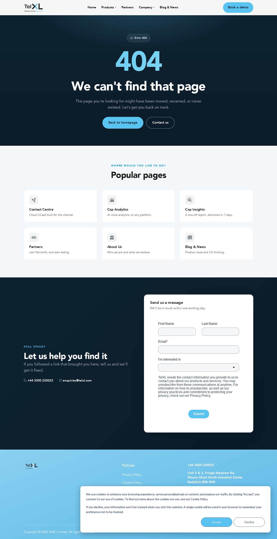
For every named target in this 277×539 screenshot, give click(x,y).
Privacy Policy (132, 475)
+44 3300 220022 (201, 465)
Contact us (160, 122)
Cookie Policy (199, 499)
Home (92, 7)
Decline (249, 522)
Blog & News (169, 7)
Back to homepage (122, 122)
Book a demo (238, 7)
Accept (216, 522)
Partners (127, 7)
